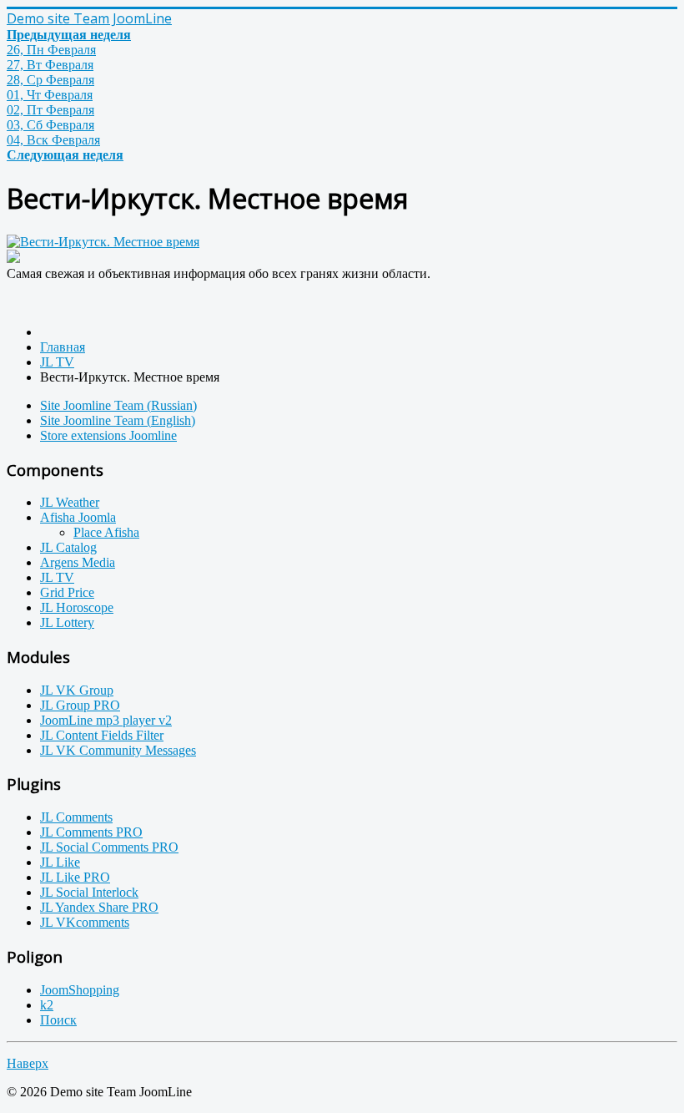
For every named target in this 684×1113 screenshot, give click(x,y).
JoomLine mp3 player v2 (106, 720)
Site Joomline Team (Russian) (118, 405)
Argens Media (77, 562)
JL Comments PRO (91, 832)
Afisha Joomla (78, 517)
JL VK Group (76, 690)
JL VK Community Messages (118, 750)
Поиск (58, 1020)
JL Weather (69, 502)
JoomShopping (79, 990)
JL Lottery (67, 622)
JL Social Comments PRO (109, 847)
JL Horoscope (76, 607)
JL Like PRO (75, 877)
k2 (46, 1005)
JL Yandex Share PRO (99, 907)
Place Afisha (106, 532)
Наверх (27, 1063)
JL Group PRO (80, 705)
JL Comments (76, 817)
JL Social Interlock (89, 892)
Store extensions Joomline (108, 435)
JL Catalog (68, 547)
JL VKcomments (84, 922)
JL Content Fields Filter (101, 735)
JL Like (60, 862)
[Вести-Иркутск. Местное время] (103, 242)
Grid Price (67, 592)
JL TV (57, 577)
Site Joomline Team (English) (117, 420)
